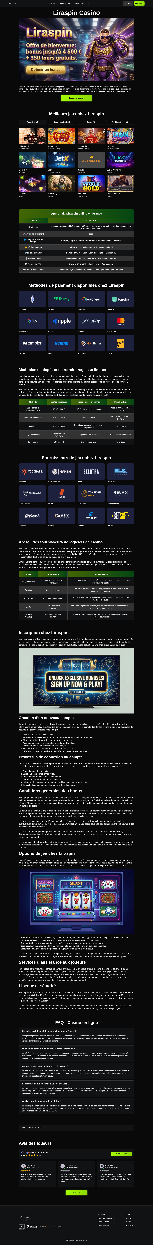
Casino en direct (60, 122)
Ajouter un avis (121, 1154)
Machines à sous (118, 122)
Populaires (31, 122)
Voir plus (76, 1192)
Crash (89, 122)
